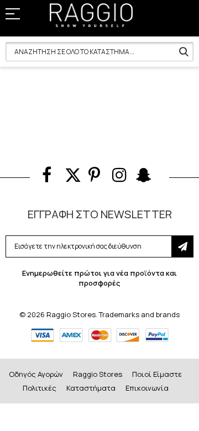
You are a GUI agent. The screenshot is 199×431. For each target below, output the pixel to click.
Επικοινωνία (147, 388)
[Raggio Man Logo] (91, 15)
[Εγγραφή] (182, 246)
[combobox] (99, 51)
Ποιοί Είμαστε (157, 374)
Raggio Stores (97, 374)
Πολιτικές (39, 388)
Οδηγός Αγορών (36, 374)
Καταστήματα (91, 388)
